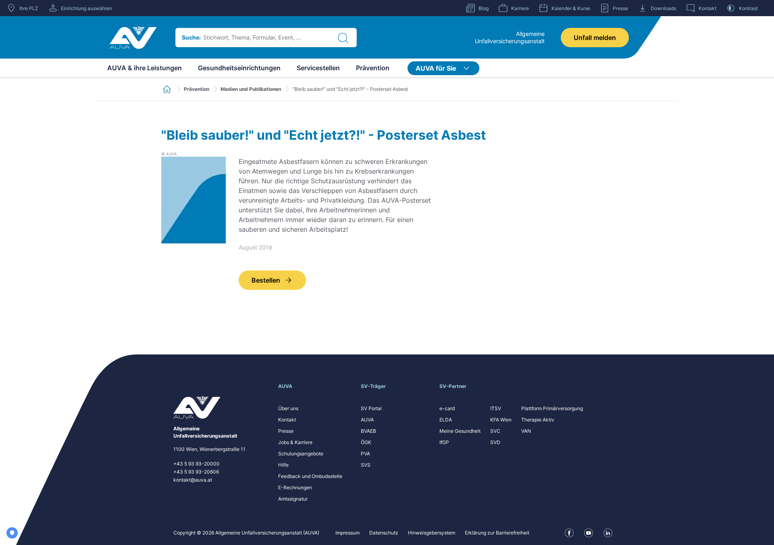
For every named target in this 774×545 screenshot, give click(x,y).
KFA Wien (501, 420)
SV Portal (371, 408)
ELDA (445, 420)
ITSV (495, 408)
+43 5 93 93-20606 (196, 472)
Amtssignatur (293, 499)
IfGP (444, 442)
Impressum (347, 533)
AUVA (367, 420)
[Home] (133, 37)
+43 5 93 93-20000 (196, 464)
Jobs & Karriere (295, 442)
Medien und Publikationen (251, 89)
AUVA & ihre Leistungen (144, 68)
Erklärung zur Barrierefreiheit (497, 533)
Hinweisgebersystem (431, 533)
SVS (365, 465)
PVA (365, 454)
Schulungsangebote (300, 454)
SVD (495, 442)
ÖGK (366, 442)
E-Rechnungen (295, 487)
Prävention (372, 68)
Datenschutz (383, 533)
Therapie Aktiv (537, 420)
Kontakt (287, 420)
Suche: (191, 37)
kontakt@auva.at (192, 480)
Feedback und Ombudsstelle (310, 476)
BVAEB (368, 431)
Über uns (288, 408)
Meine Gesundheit (460, 431)
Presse (285, 431)
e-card (447, 408)
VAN (526, 431)
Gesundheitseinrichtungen (239, 68)
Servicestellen (318, 68)
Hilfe (283, 465)
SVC (495, 431)
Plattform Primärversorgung (552, 408)
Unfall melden (595, 38)
